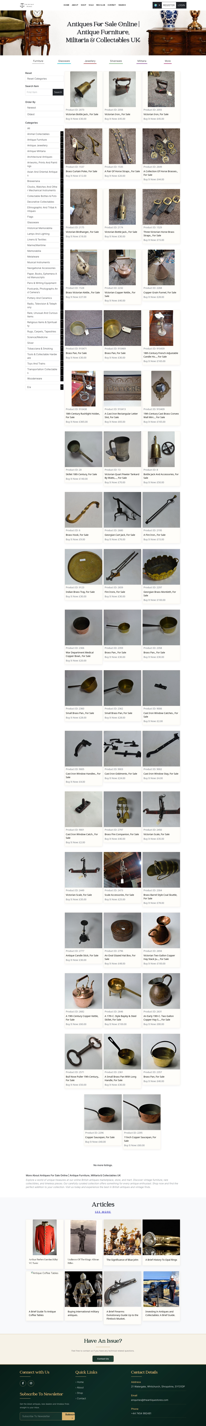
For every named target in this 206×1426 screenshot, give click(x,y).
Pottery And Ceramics (45, 297)
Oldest (31, 114)
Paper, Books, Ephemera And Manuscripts (45, 275)
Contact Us (103, 1359)
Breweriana (45, 180)
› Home (79, 1382)
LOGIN (181, 5)
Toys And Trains (45, 363)
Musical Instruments (45, 262)
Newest (31, 107)
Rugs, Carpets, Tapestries (45, 331)
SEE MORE (103, 1211)
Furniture (38, 61)
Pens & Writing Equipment (45, 282)
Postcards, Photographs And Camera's (45, 290)
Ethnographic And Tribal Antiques (45, 208)
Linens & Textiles (45, 239)
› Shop (79, 1393)
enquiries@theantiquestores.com (149, 1400)
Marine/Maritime (45, 245)
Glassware (64, 61)
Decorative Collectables (45, 201)
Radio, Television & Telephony (45, 305)
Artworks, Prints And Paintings (45, 164)
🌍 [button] (155, 5)
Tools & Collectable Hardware (45, 355)
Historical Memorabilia (45, 228)
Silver (45, 342)
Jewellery (90, 61)
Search (58, 92)
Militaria (141, 61)
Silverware (116, 61)
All (28, 128)
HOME (66, 5)
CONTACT (112, 5)
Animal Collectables (45, 133)
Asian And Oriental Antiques (45, 173)
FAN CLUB (100, 5)
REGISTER (169, 5)
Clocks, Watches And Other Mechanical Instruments (45, 188)
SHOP (83, 5)
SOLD (91, 5)
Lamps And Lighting (45, 233)
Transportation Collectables (45, 370)
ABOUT (75, 5)
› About (79, 1387)
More (168, 61)
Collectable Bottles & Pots (45, 195)
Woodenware (45, 378)
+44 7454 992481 (141, 1413)
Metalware (45, 256)
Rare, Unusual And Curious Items (45, 314)
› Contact (80, 1398)
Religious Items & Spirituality (45, 323)
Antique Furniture (45, 139)
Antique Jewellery (45, 145)
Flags (45, 216)
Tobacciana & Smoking (45, 348)
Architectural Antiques (45, 156)
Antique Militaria (45, 151)
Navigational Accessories (45, 267)
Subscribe (71, 1416)
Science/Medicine (45, 337)
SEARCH (122, 5)
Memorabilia (45, 250)
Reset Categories (37, 78)
